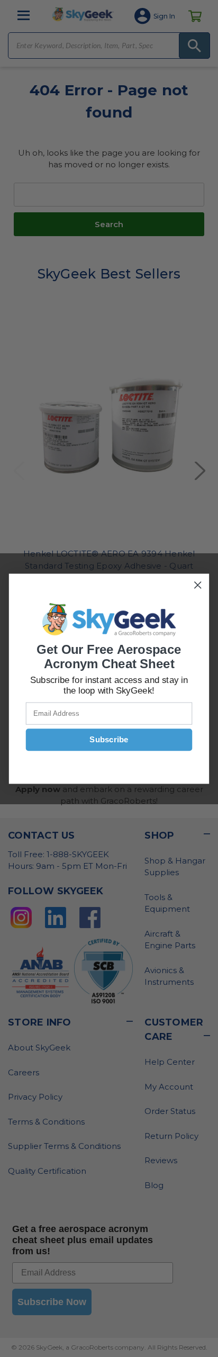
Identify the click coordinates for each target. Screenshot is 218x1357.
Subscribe (108, 739)
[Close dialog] (197, 584)
